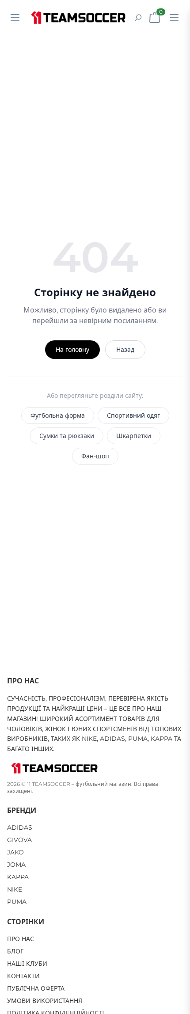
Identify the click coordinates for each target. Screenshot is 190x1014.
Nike (14, 889)
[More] (174, 18)
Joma (16, 865)
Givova (19, 840)
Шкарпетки (133, 436)
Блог (15, 951)
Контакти (23, 976)
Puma (17, 902)
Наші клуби (27, 964)
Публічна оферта (36, 988)
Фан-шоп (95, 456)
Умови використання (44, 1001)
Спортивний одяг (133, 415)
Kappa (18, 877)
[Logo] (78, 17)
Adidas (19, 827)
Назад (125, 350)
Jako (15, 852)
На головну (72, 350)
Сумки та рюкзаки (66, 436)
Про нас (20, 939)
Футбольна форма (57, 415)
